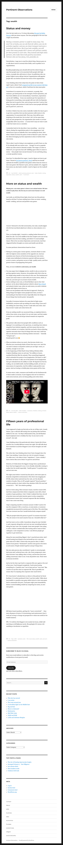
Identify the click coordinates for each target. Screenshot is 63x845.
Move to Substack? (13, 709)
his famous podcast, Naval (24, 160)
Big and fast (11, 706)
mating (40, 410)
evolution (29, 410)
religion (8, 832)
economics (9, 820)
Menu (53, 9)
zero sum (45, 638)
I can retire (11, 700)
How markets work (13, 768)
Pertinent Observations (19, 9)
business (24, 173)
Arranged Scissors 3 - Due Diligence (18, 764)
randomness (10, 828)
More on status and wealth (24, 183)
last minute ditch (13, 766)
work (32, 173)
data (7, 816)
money (44, 173)
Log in (10, 785)
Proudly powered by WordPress (26, 840)
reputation (9, 174)
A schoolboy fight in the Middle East (19, 704)
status (13, 174)
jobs (36, 173)
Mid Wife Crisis (12, 713)
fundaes (24, 410)
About (8, 805)
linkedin (40, 173)
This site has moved (14, 698)
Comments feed (12, 790)
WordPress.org (12, 792)
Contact (8, 801)
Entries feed (11, 788)
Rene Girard (42, 284)
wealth (17, 174)
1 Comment (26, 174)
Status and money (18, 28)
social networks (11, 835)
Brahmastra (11, 711)
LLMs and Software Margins (16, 717)
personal (28, 173)
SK (9, 173)
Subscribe (11, 668)
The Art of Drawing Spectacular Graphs (19, 762)
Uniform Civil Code (13, 771)
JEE (28, 638)
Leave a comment (22, 412)
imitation (35, 410)
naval (30, 638)
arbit (20, 173)
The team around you (14, 702)
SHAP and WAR (12, 715)
